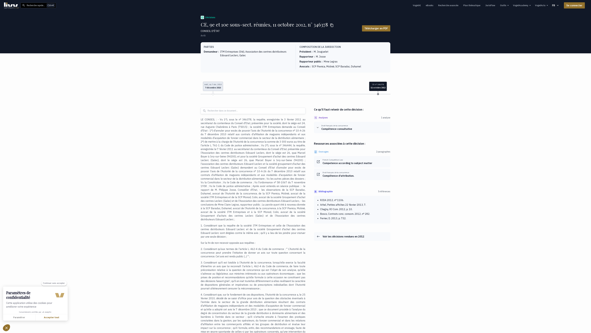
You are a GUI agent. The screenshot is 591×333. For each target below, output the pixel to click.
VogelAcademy (520, 5)
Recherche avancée (448, 5)
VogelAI (417, 5)
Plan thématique (471, 5)
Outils (503, 5)
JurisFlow (490, 5)
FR (553, 5)
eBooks (429, 5)
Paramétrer (19, 317)
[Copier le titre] (331, 25)
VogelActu (540, 5)
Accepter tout (51, 317)
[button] (6, 327)
